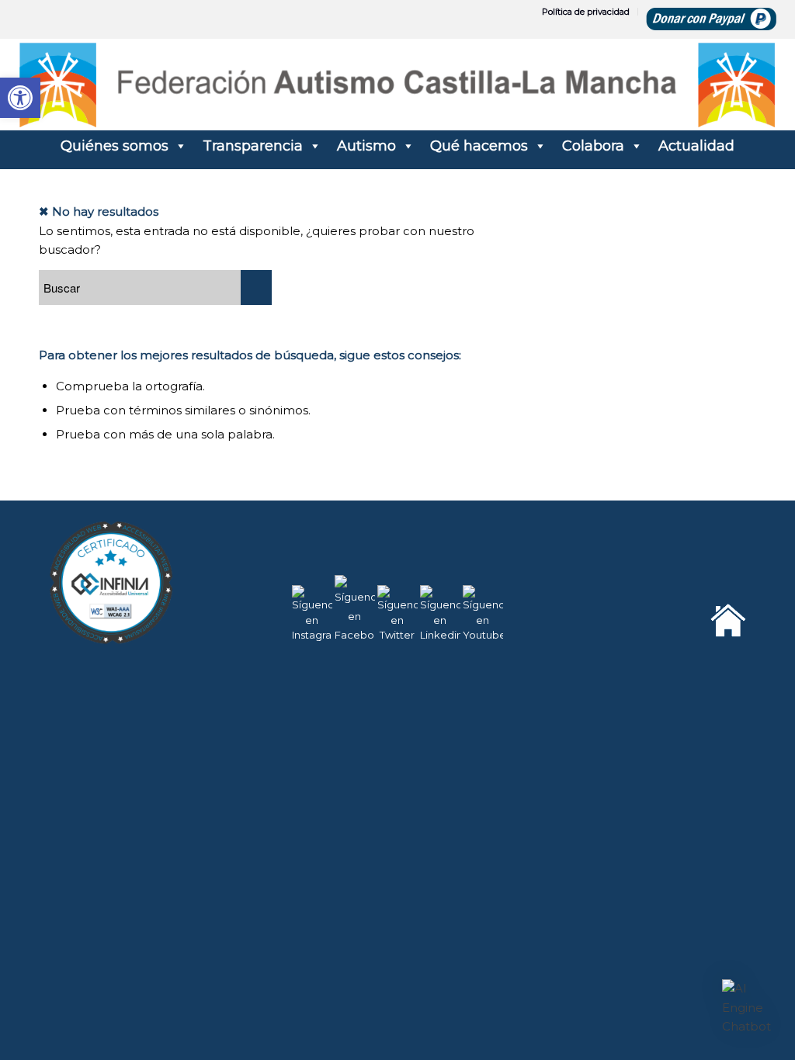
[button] (747, 1008)
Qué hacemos (479, 145)
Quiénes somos (114, 145)
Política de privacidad (586, 11)
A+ (717, 1012)
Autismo (366, 145)
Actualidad (696, 145)
